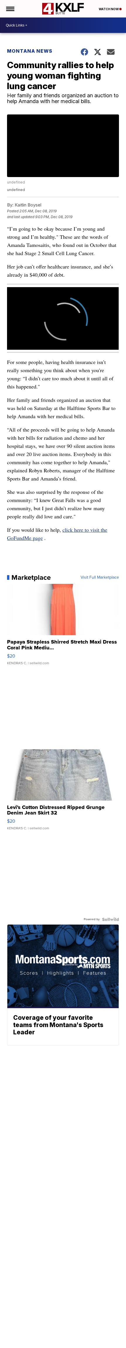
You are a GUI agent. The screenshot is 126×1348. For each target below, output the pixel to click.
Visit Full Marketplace (100, 577)
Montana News (29, 51)
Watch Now (109, 9)
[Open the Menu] (9, 8)
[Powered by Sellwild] (110, 919)
